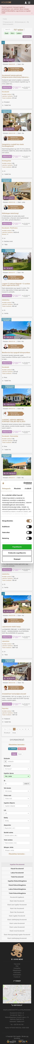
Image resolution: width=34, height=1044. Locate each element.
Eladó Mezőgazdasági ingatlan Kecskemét (17, 934)
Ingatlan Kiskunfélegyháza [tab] (17, 881)
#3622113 (12, 408)
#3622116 (12, 341)
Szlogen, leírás (8, 847)
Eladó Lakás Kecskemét (17, 927)
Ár (4, 781)
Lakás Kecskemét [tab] (17, 872)
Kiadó (20, 754)
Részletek (7, 87)
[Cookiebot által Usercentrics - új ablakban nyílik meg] (24, 483)
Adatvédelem (17, 974)
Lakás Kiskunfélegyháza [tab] (17, 889)
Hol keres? (7, 766)
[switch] (29, 526)
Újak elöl (7, 29)
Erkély (6, 818)
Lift (5, 810)
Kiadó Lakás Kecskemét (17, 923)
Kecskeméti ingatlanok (17, 897)
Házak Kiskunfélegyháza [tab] (17, 885)
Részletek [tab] (17, 488)
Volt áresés (7, 788)
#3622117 (12, 272)
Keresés (13, 748)
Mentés (27, 37)
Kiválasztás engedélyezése (17, 553)
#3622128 (12, 133)
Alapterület (7, 825)
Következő (7, 733)
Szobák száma (8, 832)
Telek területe (8, 840)
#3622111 (12, 477)
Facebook (17, 977)
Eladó (14, 754)
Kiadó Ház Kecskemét (17, 908)
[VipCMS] (23, 1041)
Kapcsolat (17, 964)
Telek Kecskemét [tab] (17, 877)
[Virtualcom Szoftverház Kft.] (12, 1041)
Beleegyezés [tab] (6, 488)
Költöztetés (17, 972)
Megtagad (17, 559)
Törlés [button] (22, 748)
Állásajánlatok (17, 970)
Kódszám (7, 758)
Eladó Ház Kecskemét (17, 912)
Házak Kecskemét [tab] (17, 868)
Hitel (17, 966)
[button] (16, 105)
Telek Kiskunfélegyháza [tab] (17, 893)
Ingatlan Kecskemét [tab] (17, 864)
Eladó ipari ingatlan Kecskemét (17, 904)
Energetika (17, 968)
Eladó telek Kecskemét (17, 901)
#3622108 (12, 615)
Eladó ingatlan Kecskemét (17, 916)
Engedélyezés (17, 547)
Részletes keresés (16, 744)
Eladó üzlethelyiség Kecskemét (17, 919)
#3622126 (12, 202)
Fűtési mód (7, 795)
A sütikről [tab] (28, 488)
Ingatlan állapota (9, 803)
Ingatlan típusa (9, 773)
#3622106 (12, 682)
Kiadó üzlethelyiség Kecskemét (17, 938)
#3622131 (12, 64)
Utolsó (14, 733)
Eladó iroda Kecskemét (17, 931)
